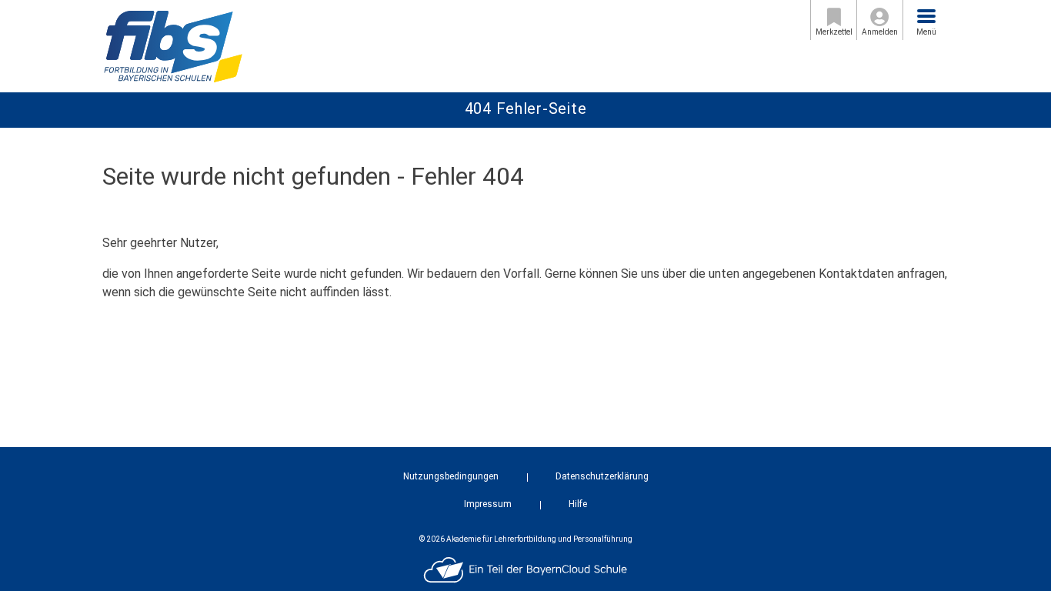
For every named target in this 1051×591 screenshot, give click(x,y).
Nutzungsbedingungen (451, 476)
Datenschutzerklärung (602, 476)
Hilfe (578, 504)
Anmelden (880, 32)
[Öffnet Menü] (926, 16)
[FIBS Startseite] (172, 45)
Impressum (488, 504)
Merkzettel (834, 32)
